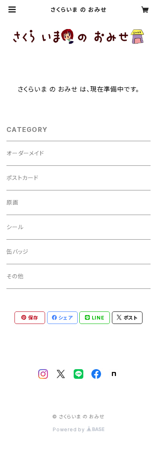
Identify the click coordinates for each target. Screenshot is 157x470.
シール (14, 227)
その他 (14, 276)
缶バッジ (17, 251)
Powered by (70, 429)
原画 (12, 202)
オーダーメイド (25, 153)
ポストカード (22, 177)
